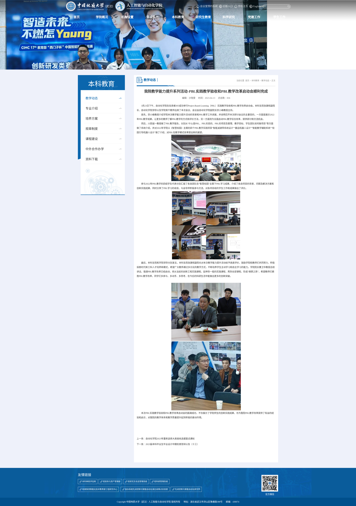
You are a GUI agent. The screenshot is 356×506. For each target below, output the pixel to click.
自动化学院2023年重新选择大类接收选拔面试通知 (170, 438)
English (257, 6)
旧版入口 (228, 6)
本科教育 (178, 17)
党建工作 (254, 17)
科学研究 (229, 17)
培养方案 (92, 118)
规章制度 (92, 128)
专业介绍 (92, 108)
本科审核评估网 (89, 481)
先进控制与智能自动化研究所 (187, 489)
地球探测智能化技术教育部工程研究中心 (99, 489)
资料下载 (92, 159)
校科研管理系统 (161, 481)
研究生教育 (203, 17)
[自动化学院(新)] (114, 6)
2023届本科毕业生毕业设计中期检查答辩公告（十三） (172, 444)
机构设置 (127, 17)
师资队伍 (153, 17)
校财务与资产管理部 (111, 481)
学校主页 (243, 6)
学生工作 (279, 17)
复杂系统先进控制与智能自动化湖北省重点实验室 (146, 489)
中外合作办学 (95, 149)
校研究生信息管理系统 (137, 481)
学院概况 (102, 17)
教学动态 (92, 98)
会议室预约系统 (209, 6)
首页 (77, 17)
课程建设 (92, 139)
